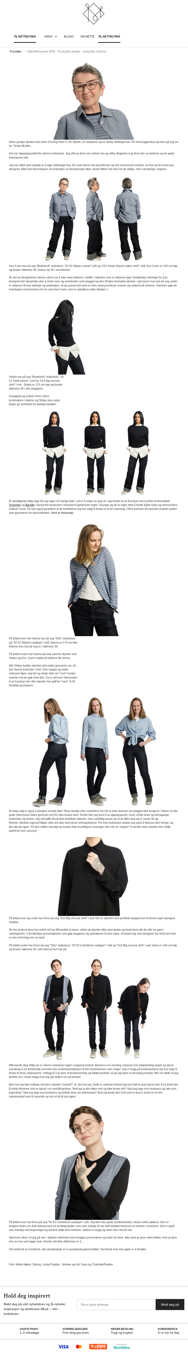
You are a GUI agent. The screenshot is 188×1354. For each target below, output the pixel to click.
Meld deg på (170, 1304)
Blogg (69, 36)
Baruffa (29, 505)
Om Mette (87, 36)
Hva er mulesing (62, 512)
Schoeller (15, 505)
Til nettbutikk (25, 36)
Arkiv (48, 36)
